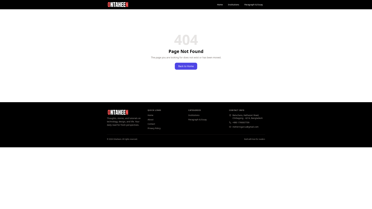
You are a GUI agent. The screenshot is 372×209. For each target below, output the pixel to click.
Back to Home (186, 66)
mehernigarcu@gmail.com (246, 126)
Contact (151, 123)
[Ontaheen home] (118, 4)
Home (220, 4)
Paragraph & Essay (253, 4)
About (150, 119)
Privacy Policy (154, 128)
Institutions (233, 4)
